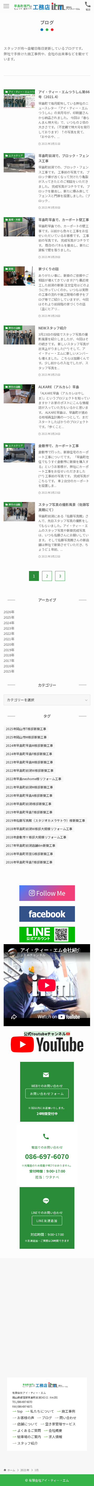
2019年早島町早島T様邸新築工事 (29, 812)
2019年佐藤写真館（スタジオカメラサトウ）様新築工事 (45, 820)
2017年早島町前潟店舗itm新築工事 (30, 845)
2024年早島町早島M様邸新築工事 (29, 745)
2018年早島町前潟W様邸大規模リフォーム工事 (39, 828)
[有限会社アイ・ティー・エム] (47, 6)
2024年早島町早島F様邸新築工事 (29, 753)
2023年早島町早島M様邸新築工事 (29, 762)
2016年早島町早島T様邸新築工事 (29, 862)
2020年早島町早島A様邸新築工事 (29, 795)
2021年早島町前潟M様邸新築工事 (29, 787)
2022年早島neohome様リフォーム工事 (33, 778)
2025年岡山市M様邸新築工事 (26, 737)
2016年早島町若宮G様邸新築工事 (29, 853)
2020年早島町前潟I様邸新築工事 (28, 803)
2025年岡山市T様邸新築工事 (26, 728)
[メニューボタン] (6, 6)
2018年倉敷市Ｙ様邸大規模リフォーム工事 (36, 837)
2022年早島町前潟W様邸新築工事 (30, 770)
